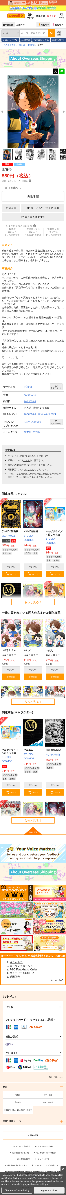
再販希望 (33, 196)
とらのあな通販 (8, 44)
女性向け (59, 24)
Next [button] (64, 111)
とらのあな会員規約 (45, 1146)
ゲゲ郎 (28, 553)
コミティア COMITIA (22, 973)
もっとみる (57, 980)
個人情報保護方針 (23, 1159)
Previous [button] (2, 111)
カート (13, 573)
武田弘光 (15, 976)
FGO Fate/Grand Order (23, 969)
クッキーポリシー (44, 1159)
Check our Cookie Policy (17, 1190)
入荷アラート (56, 388)
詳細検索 (59, 33)
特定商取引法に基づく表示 (17, 1165)
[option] (33, 111)
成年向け (20, 24)
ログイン (51, 15)
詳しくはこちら (56, 1077)
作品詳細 (11, 676)
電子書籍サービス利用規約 (46, 1153)
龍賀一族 (7, 553)
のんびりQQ (8, 535)
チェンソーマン (10, 39)
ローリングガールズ (21, 966)
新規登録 (40, 15)
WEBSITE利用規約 (23, 1146)
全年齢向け (8, 24)
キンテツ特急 (53, 754)
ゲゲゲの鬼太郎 (10, 549)
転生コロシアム (41, 39)
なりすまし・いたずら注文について (48, 1165)
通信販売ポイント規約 (20, 1153)
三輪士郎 (25, 39)
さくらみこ (16, 962)
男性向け (45, 24)
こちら (33, 455)
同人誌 (22, 44)
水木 (35, 553)
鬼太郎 (56, 560)
